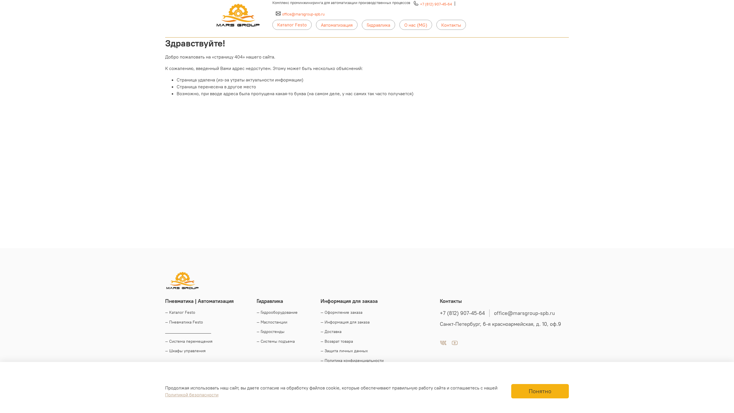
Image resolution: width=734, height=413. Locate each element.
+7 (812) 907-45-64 (436, 4)
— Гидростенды (270, 331)
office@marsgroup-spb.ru (303, 14)
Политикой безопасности (191, 395)
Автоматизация (337, 25)
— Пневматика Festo (184, 322)
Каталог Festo (292, 25)
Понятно (540, 391)
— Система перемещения (188, 341)
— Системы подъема (276, 341)
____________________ (188, 331)
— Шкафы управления (185, 350)
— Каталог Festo (180, 312)
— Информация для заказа (345, 322)
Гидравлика (378, 25)
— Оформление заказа (341, 312)
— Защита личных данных (344, 350)
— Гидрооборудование (277, 312)
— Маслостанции (272, 322)
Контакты (451, 25)
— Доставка (331, 331)
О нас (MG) (415, 25)
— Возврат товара (337, 341)
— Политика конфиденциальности (352, 360)
